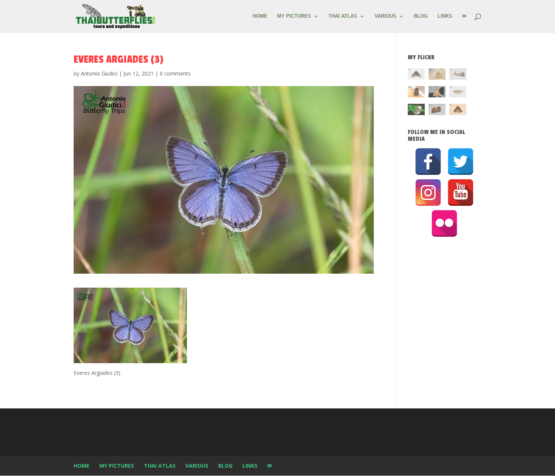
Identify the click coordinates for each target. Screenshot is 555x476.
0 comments (175, 73)
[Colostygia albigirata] (416, 75)
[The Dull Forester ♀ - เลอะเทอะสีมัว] (437, 75)
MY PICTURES (294, 16)
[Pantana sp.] (457, 75)
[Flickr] (444, 223)
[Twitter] (460, 161)
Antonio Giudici (99, 73)
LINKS (445, 16)
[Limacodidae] (416, 93)
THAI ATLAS (342, 16)
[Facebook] (428, 161)
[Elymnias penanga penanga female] (416, 111)
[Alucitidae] (457, 93)
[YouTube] (460, 192)
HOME (260, 16)
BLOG (421, 16)
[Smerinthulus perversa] (437, 93)
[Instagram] (428, 192)
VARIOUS (385, 16)
